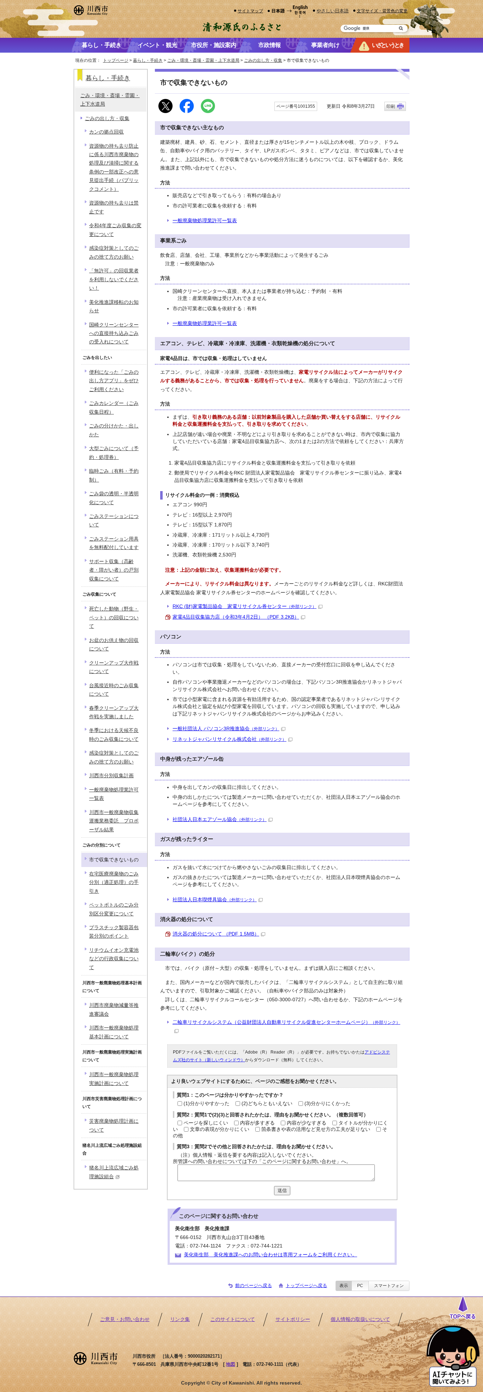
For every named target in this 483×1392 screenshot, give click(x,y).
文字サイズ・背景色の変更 (382, 10)
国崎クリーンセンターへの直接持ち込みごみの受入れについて (114, 333)
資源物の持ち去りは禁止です (114, 207)
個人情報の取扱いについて (360, 1319)
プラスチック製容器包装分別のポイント (114, 932)
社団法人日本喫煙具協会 (215, 899)
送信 (282, 1190)
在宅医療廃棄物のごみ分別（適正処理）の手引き (114, 882)
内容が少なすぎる (306, 1123)
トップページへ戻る (306, 1285)
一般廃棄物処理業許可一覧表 (205, 220)
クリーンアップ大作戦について (114, 667)
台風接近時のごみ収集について (114, 690)
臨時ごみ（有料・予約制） (114, 475)
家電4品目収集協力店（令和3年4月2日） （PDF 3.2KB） (236, 617)
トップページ (115, 60)
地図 (230, 1364)
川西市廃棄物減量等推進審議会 (114, 1009)
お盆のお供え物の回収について (114, 644)
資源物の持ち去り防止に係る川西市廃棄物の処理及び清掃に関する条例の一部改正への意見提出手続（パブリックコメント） (114, 167)
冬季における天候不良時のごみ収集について (114, 735)
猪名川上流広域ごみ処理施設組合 (114, 1172)
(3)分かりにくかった (327, 1103)
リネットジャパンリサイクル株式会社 (229, 739)
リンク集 (180, 1319)
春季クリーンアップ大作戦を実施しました (114, 712)
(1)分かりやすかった (206, 1103)
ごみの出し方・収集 (263, 60)
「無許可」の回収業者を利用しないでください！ (114, 279)
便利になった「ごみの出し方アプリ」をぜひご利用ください (114, 381)
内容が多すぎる (257, 1123)
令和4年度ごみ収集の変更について (115, 230)
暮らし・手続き (148, 60)
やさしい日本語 (332, 10)
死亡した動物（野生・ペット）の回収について (114, 617)
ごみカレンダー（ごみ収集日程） (114, 407)
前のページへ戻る (253, 1285)
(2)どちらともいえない (267, 1103)
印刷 (390, 106)
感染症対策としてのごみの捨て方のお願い (114, 252)
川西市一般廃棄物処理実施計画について (114, 1079)
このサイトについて (232, 1319)
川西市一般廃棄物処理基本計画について (114, 1032)
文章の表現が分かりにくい (219, 1129)
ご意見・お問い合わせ (125, 1319)
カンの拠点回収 (106, 132)
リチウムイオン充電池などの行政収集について (114, 959)
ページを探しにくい (206, 1123)
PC (360, 1285)
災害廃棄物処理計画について (114, 1125)
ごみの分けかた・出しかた (114, 430)
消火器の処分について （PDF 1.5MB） (216, 934)
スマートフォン (389, 1285)
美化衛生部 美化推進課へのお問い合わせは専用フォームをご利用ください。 (270, 1254)
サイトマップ (250, 10)
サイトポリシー (292, 1319)
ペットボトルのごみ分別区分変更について (114, 909)
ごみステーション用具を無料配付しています (114, 543)
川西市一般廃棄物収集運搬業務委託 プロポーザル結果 (114, 821)
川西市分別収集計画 (111, 775)
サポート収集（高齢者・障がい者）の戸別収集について (114, 570)
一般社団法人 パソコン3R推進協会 (226, 728)
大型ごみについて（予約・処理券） (114, 453)
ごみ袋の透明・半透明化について (114, 498)
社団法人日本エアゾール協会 (220, 819)
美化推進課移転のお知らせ (114, 306)
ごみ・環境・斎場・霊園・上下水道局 (203, 60)
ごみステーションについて (114, 520)
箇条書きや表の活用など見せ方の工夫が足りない (315, 1129)
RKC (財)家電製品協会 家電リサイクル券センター (244, 606)
